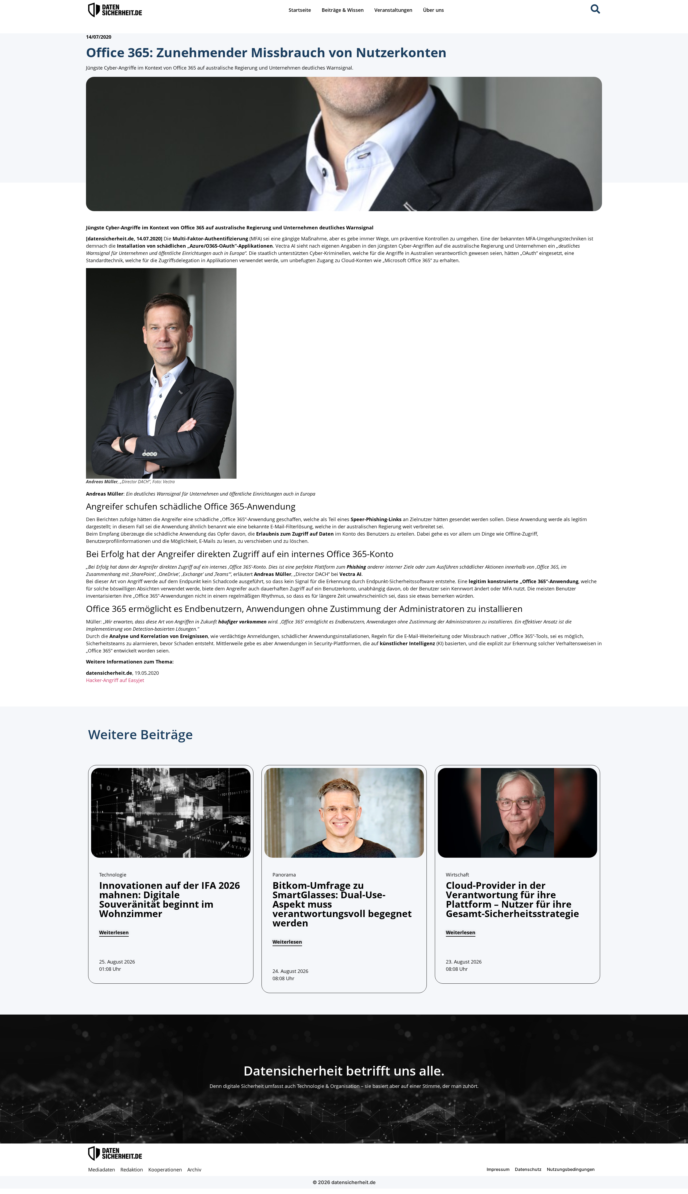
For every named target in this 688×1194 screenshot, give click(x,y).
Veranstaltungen (393, 10)
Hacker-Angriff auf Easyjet (115, 680)
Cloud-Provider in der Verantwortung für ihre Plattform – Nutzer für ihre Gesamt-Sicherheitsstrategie (512, 899)
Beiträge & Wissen (343, 10)
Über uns (433, 10)
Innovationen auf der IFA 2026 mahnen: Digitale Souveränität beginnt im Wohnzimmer (169, 899)
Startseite (300, 10)
